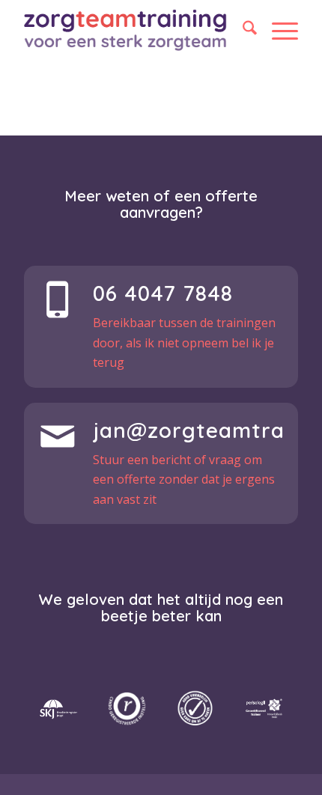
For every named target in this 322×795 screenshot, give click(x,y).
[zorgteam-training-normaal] (125, 30)
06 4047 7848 (163, 293)
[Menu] (277, 30)
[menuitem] (242, 30)
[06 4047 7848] (57, 299)
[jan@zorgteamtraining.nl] (57, 436)
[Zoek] (242, 30)
